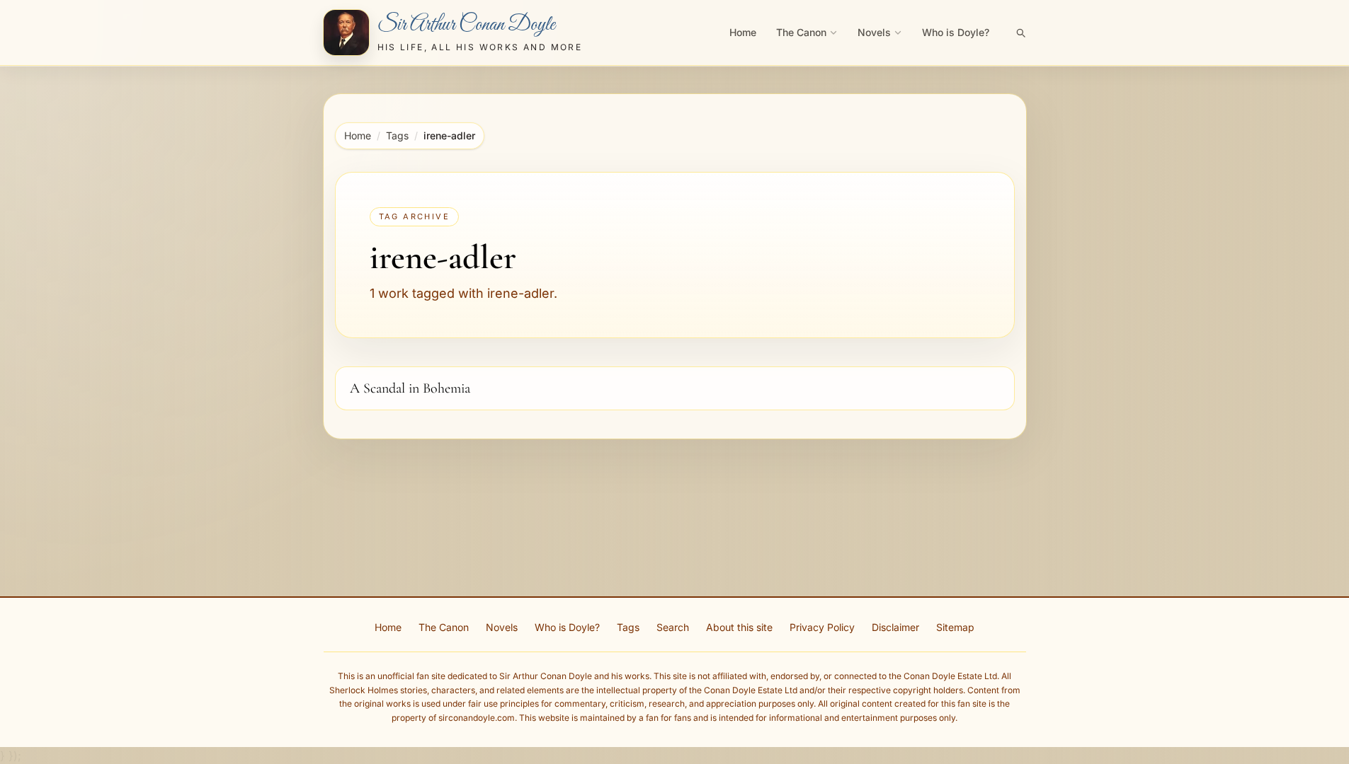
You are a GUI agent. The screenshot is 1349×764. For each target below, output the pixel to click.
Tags (397, 135)
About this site (739, 627)
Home (742, 32)
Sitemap (955, 627)
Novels (874, 32)
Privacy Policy (822, 627)
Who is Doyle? (955, 32)
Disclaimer (895, 627)
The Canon (801, 32)
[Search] (1020, 32)
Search (672, 627)
